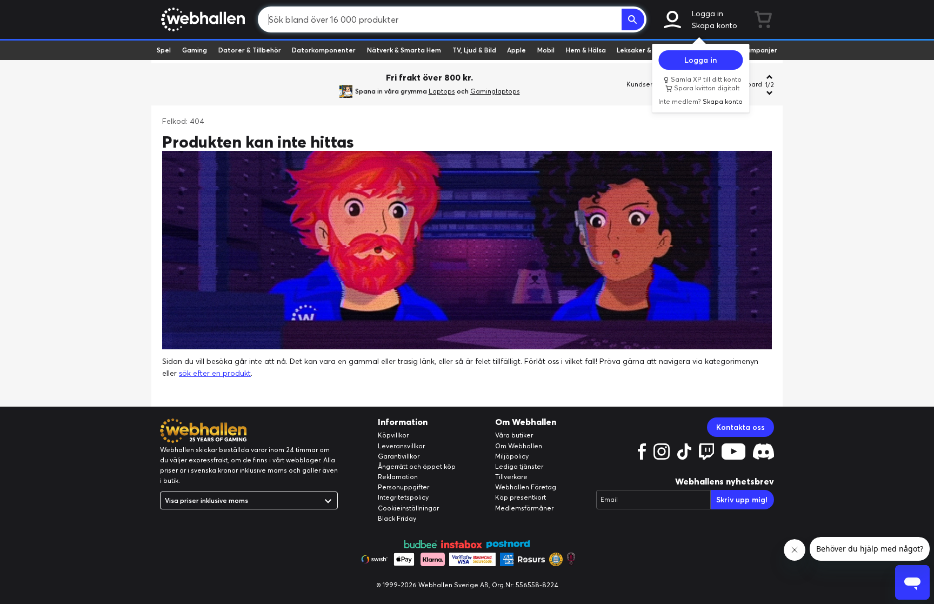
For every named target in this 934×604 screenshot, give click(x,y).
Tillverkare (511, 477)
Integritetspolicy (403, 497)
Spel (164, 50)
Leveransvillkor (401, 446)
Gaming (194, 50)
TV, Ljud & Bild (474, 50)
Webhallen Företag (525, 487)
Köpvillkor (393, 435)
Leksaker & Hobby (645, 50)
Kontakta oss (740, 427)
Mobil (546, 50)
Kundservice (645, 84)
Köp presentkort (520, 497)
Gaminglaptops (495, 91)
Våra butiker (514, 435)
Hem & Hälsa (586, 50)
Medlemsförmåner (524, 508)
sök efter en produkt (215, 373)
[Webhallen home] (201, 19)
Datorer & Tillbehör (249, 50)
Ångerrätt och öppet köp (417, 466)
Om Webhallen (518, 446)
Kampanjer (759, 50)
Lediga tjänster (519, 466)
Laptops (442, 91)
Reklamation (398, 477)
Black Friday (397, 518)
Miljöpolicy (512, 456)
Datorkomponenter (324, 50)
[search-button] (633, 19)
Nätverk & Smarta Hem (404, 50)
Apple (516, 50)
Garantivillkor (398, 456)
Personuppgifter (403, 487)
